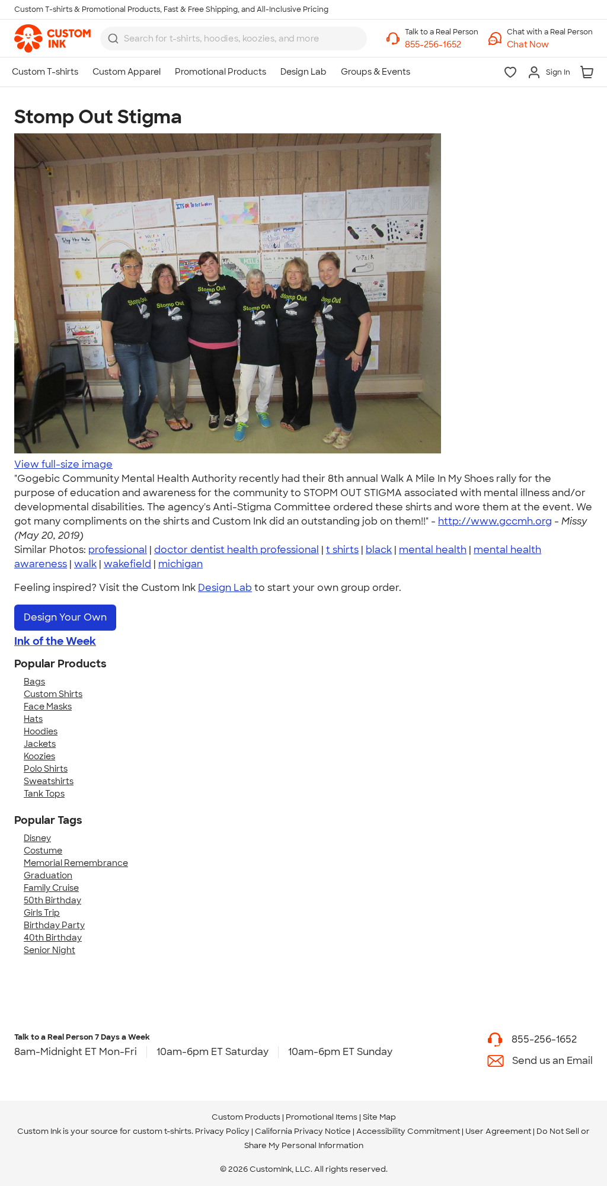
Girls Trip (42, 912)
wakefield (127, 564)
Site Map (379, 1117)
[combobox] (233, 38)
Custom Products (246, 1117)
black (379, 550)
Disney (37, 838)
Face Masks (48, 706)
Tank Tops (44, 793)
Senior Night (49, 950)
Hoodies (40, 731)
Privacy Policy (222, 1131)
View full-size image (63, 464)
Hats (33, 719)
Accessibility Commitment (408, 1131)
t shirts (342, 550)
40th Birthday (53, 937)
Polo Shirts (46, 768)
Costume (43, 850)
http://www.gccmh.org (495, 521)
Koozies (39, 756)
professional (117, 550)
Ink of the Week (55, 641)
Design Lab (225, 587)
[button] (550, 45)
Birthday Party (54, 925)
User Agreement (498, 1131)
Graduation (48, 875)
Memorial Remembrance (76, 863)
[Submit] (113, 38)
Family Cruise (51, 888)
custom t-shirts (162, 1131)
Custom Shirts (53, 694)
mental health (433, 550)
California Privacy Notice (303, 1131)
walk (85, 564)
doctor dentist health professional (236, 550)
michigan (180, 564)
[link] (52, 38)
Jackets (40, 744)
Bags (34, 681)
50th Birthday (52, 900)
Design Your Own (65, 617)
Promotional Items (321, 1117)
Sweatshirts (49, 781)
